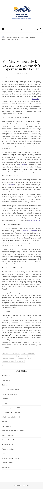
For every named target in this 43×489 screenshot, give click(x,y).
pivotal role (20, 361)
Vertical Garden (7, 463)
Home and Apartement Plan (11, 408)
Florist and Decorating (9, 394)
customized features (28, 353)
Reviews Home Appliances (11, 440)
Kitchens (5, 421)
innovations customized (24, 358)
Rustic (4, 453)
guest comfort (22, 356)
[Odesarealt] (22, 13)
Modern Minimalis (8, 435)
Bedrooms (5, 385)
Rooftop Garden (7, 444)
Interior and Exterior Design (11, 417)
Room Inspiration (8, 449)
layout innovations (8, 361)
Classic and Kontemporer (10, 389)
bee (5, 366)
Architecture (6, 376)
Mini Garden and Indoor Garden (13, 431)
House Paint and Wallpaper (11, 412)
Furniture (5, 399)
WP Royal (26, 485)
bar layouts (15, 353)
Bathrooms (6, 380)
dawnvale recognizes (9, 356)
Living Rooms (6, 426)
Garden (4, 403)
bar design (6, 353)
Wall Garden (6, 467)
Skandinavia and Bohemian (11, 458)
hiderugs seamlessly (9, 358)
